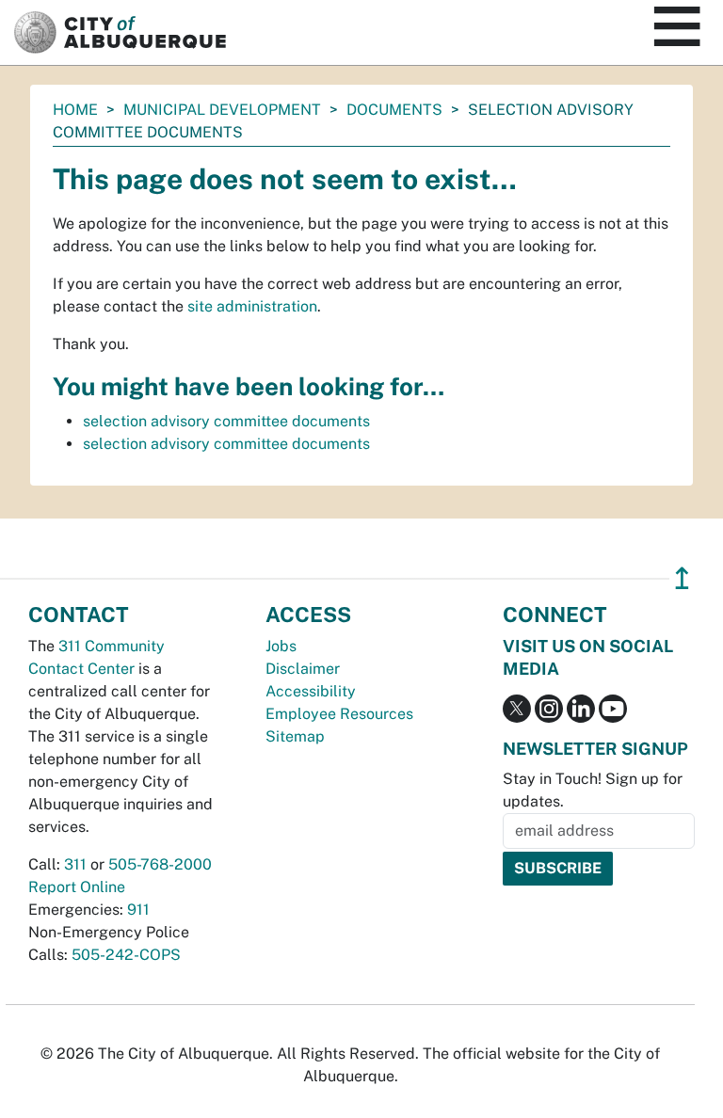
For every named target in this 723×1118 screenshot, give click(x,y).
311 (75, 864)
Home (75, 110)
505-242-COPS (126, 955)
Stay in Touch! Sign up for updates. (593, 790)
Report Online (76, 887)
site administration (252, 306)
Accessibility (310, 691)
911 (138, 909)
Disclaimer (302, 669)
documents (394, 110)
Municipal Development (222, 110)
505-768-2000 (160, 864)
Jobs (281, 646)
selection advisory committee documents (226, 421)
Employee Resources (339, 714)
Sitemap (295, 736)
